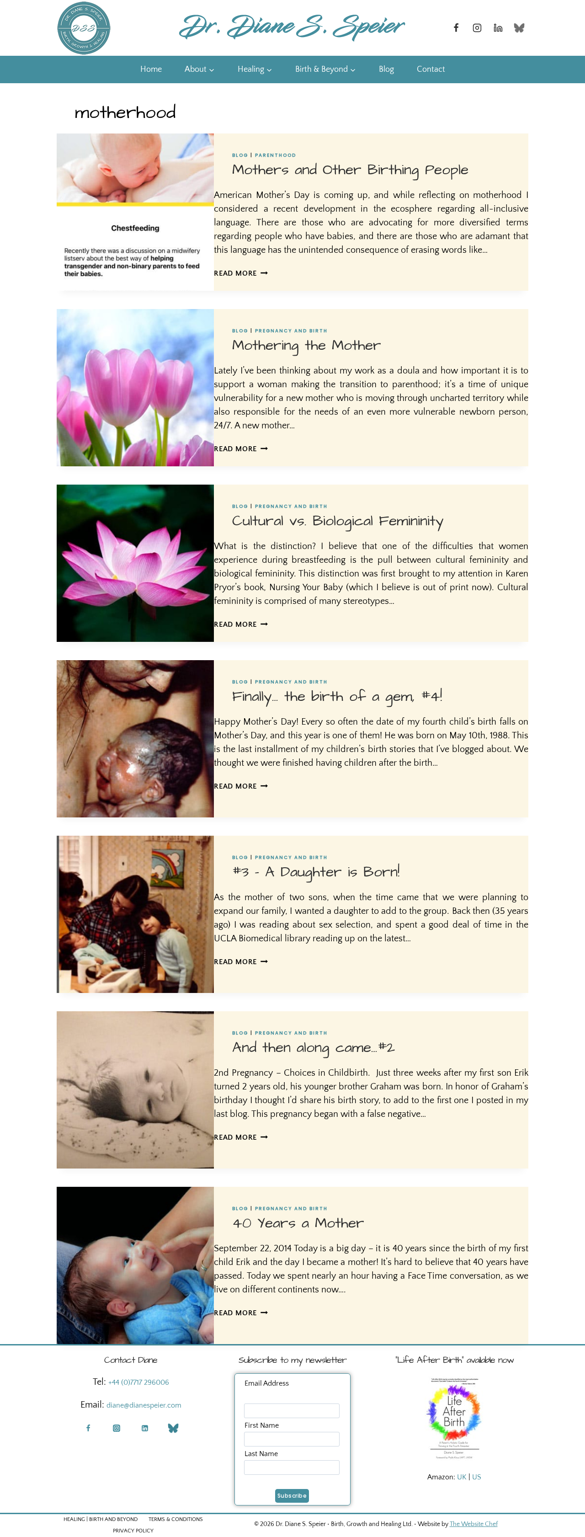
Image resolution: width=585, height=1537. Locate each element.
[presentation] (135, 212)
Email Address (267, 1383)
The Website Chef (474, 1524)
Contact (431, 69)
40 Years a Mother (298, 1223)
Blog (386, 69)
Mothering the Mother (306, 345)
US (476, 1477)
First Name (262, 1425)
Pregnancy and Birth (291, 330)
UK (462, 1477)
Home (151, 69)
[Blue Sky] (519, 28)
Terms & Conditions (176, 1519)
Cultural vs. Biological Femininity (338, 521)
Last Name (261, 1454)
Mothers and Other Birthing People (350, 170)
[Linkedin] (498, 28)
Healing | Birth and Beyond (101, 1519)
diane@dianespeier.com (143, 1405)
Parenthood (275, 155)
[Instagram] (477, 28)
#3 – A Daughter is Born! (315, 872)
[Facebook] (456, 28)
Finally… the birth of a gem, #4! (337, 696)
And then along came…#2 (313, 1047)
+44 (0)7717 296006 (138, 1382)
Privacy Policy (133, 1531)
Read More (241, 273)
